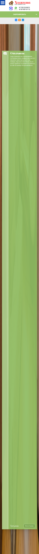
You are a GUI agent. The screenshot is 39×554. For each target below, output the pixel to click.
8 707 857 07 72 (24, 9)
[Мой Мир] (22, 19)
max (11, 8)
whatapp (16, 9)
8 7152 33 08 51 (24, 7)
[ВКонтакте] (16, 19)
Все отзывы (29, 526)
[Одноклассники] (19, 19)
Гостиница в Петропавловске (19, 3)
